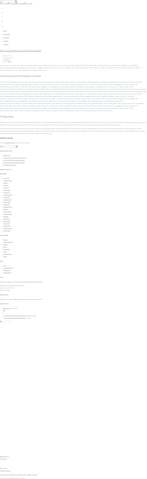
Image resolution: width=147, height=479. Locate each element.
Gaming (5, 244)
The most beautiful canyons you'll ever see (14, 316)
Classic (8, 282)
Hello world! (6, 155)
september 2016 (7, 195)
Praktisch (8, 26)
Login (4, 265)
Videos (5, 256)
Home (7, 8)
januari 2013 (6, 223)
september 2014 (7, 207)
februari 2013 (6, 221)
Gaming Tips (17, 282)
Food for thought (8, 242)
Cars (6, 282)
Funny (14, 282)
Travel (9, 61)
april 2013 (5, 216)
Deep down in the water (9, 165)
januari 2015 (6, 204)
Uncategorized (7, 254)
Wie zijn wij (8, 17)
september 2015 (7, 200)
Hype (22, 282)
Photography (33, 282)
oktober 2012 (6, 226)
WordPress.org (7, 273)
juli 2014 (5, 209)
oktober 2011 (6, 231)
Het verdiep (8, 12)
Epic (11, 282)
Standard (38, 282)
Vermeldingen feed (8, 268)
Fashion (5, 240)
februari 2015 (6, 202)
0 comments (6, 59)
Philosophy (6, 249)
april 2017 (5, 185)
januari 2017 (6, 192)
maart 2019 (6, 178)
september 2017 (7, 181)
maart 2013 (6, 219)
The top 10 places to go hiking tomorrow (14, 160)
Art (0, 282)
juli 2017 (5, 183)
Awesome (3, 282)
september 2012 (7, 228)
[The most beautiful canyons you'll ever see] (5, 313)
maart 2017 (6, 188)
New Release (28, 282)
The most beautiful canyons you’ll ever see (14, 158)
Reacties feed (7, 270)
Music (4, 247)
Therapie (7, 21)
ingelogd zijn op (9, 143)
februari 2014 (6, 212)
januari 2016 (6, 197)
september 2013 (7, 214)
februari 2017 (6, 190)
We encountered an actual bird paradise (20, 50)
